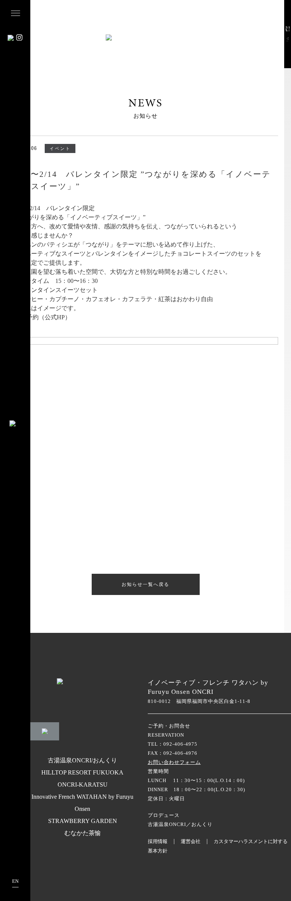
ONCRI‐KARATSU (83, 784)
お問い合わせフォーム (174, 762)
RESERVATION (166, 735)
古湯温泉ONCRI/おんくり (82, 760)
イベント (60, 148)
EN (15, 881)
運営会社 (190, 841)
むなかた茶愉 (82, 833)
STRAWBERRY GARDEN (82, 821)
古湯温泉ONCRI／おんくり (180, 824)
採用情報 (157, 841)
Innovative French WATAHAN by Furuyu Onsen (82, 802)
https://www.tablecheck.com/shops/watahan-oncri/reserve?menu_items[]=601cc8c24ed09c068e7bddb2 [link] (136, 332)
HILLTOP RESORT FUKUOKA (82, 772)
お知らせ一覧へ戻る (145, 584)
